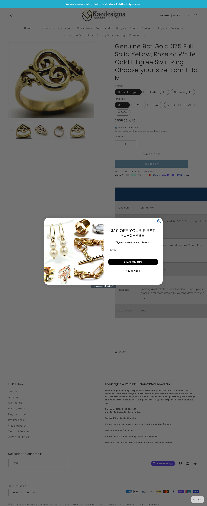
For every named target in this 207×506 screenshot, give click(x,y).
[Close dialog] (159, 221)
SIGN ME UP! (133, 262)
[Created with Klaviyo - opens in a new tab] (103, 286)
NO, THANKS (133, 271)
